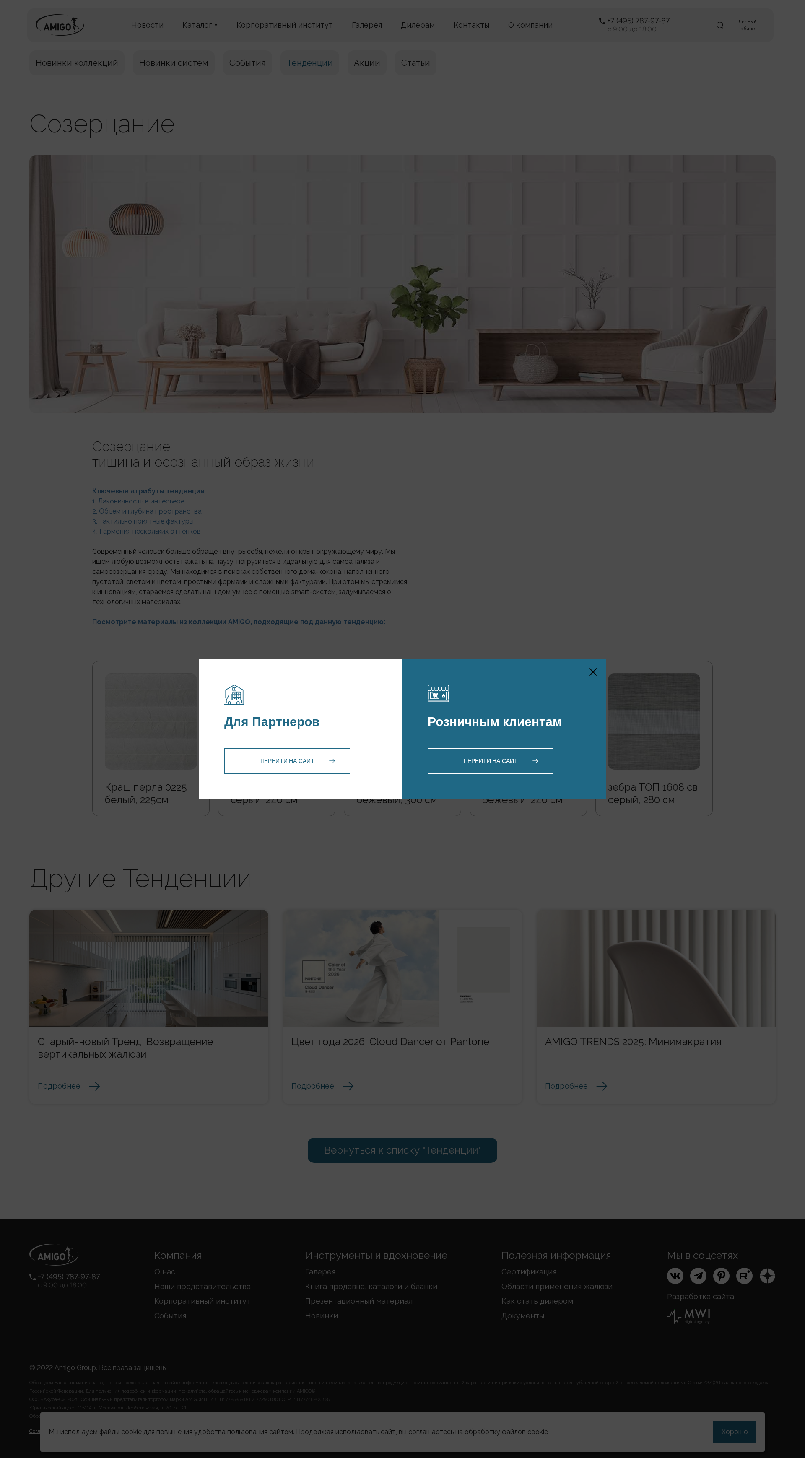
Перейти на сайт (287, 761)
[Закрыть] (593, 672)
